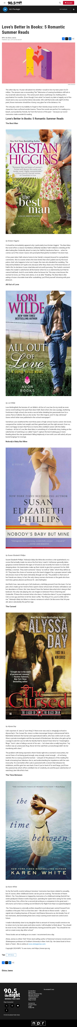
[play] (5, 9)
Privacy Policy (32, 1004)
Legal (30, 1006)
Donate (69, 3)
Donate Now (32, 991)
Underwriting (32, 998)
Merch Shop (31, 992)
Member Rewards (33, 995)
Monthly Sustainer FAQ (35, 994)
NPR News (11, 955)
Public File (31, 1007)
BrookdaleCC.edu (49, 989)
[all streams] (74, 9)
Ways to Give (32, 1000)
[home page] (15, 3)
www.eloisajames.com (36, 944)
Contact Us (31, 1003)
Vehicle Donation (33, 997)
